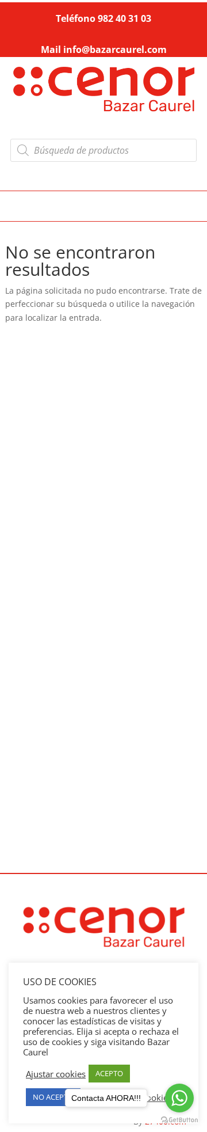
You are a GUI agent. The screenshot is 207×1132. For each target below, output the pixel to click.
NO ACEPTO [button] (53, 1097)
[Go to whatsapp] (179, 1098)
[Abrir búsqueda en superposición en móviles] (103, 150)
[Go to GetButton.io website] (179, 1120)
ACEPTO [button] (109, 1073)
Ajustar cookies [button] (56, 1074)
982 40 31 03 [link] (124, 18)
